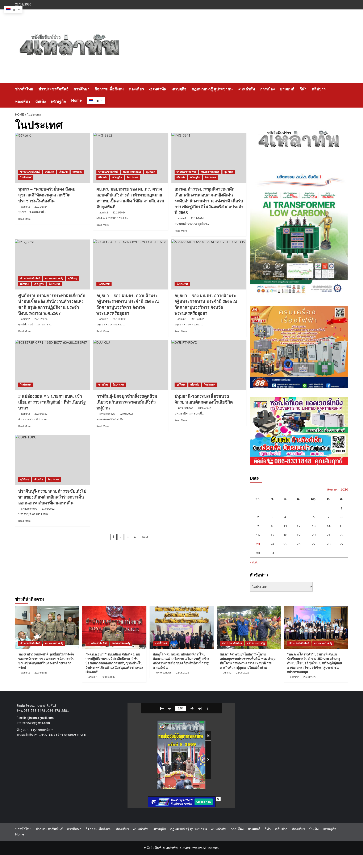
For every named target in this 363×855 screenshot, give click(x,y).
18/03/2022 (204, 407)
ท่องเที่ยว (136, 89)
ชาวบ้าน (103, 384)
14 (328, 526)
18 (285, 535)
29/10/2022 (119, 319)
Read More (24, 219)
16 (258, 535)
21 (328, 535)
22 (341, 535)
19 (298, 535)
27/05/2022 (40, 413)
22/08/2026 (40, 672)
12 (298, 526)
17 (272, 535)
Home (76, 100)
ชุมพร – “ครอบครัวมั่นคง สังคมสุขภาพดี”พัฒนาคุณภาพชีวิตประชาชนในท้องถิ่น (46, 195)
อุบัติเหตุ (49, 171)
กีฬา (303, 89)
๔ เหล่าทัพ (157, 89)
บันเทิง (40, 101)
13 (314, 526)
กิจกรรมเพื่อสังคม (109, 89)
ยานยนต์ (287, 89)
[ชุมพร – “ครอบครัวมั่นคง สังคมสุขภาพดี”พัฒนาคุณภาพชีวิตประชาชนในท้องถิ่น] (52, 158)
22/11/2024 (40, 206)
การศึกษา (81, 89)
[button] (345, 95)
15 (341, 526)
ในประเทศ (26, 177)
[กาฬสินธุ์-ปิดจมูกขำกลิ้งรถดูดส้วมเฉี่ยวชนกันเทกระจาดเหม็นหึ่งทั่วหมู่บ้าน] (130, 365)
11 (285, 526)
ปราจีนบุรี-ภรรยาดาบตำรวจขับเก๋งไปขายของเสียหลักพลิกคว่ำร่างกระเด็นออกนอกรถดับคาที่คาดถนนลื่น (52, 497)
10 (272, 526)
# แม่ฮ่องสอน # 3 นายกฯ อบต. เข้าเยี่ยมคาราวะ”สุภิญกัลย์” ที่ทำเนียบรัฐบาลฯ (52, 402)
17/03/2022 (48, 508)
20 (314, 535)
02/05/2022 (126, 413)
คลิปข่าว (319, 89)
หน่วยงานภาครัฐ (132, 171)
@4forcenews (107, 413)
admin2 (25, 206)
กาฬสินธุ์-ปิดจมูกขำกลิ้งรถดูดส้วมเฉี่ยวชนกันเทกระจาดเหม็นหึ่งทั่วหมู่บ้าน (126, 402)
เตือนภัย (63, 171)
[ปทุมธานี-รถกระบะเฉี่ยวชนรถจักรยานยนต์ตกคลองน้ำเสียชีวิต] (208, 365)
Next (145, 537)
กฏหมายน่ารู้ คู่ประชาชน (212, 89)
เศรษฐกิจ (179, 89)
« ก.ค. (254, 562)
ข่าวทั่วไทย (24, 89)
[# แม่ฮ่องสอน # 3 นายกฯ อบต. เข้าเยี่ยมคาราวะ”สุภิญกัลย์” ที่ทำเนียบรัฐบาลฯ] (52, 365)
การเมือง (267, 89)
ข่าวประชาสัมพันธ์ (53, 89)
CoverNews (188, 848)
